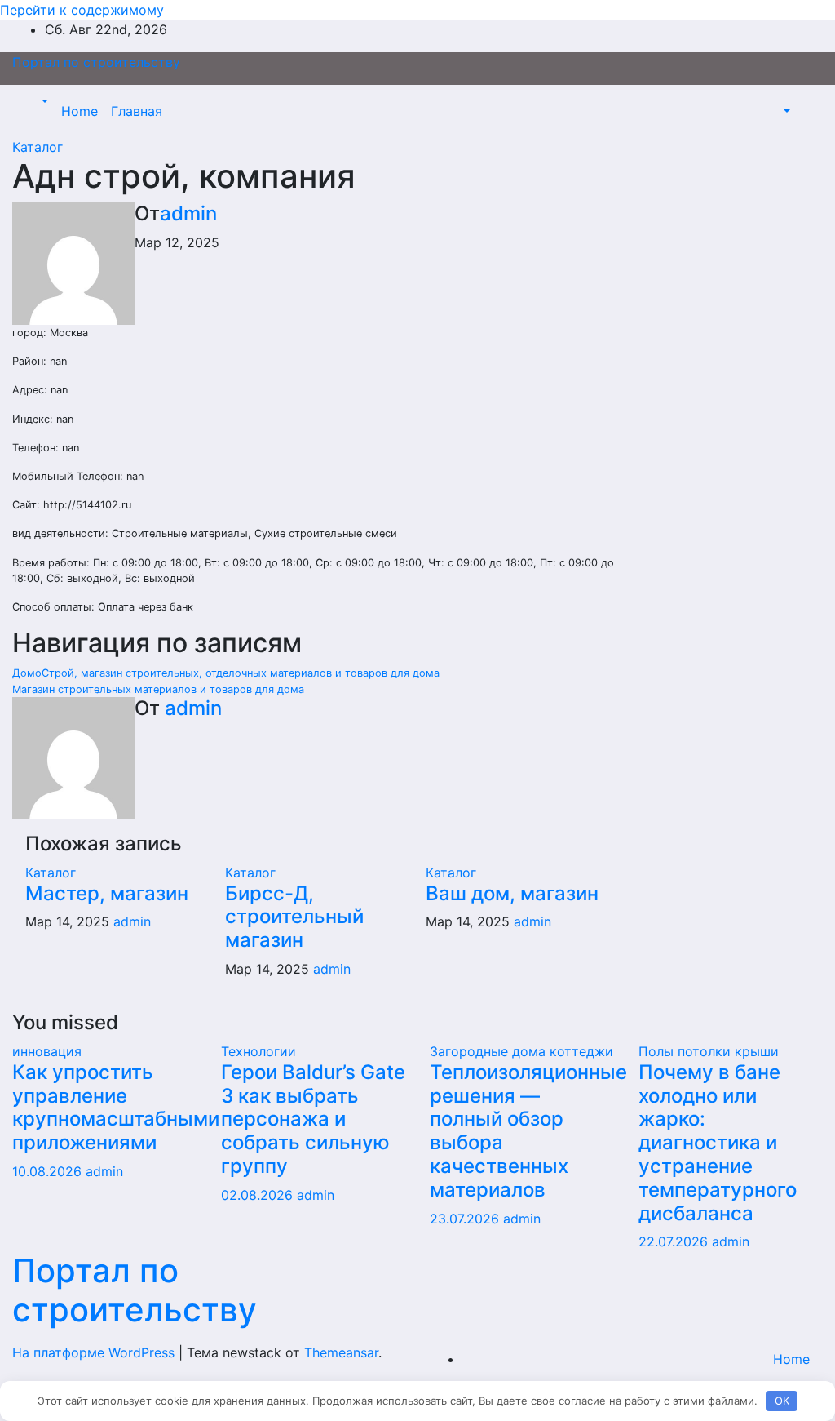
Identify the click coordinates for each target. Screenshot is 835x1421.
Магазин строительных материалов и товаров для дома (158, 689)
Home (79, 111)
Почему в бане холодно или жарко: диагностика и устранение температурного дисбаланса (717, 1142)
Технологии (258, 1051)
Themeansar (341, 1352)
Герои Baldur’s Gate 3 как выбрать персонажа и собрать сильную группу (313, 1119)
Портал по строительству (96, 62)
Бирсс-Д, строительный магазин (294, 917)
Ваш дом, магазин (512, 893)
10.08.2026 (49, 1171)
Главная (136, 111)
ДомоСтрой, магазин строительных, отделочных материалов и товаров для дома (226, 673)
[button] (43, 101)
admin (188, 213)
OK (782, 1400)
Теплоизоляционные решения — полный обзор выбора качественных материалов (528, 1130)
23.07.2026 (466, 1218)
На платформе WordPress (95, 1352)
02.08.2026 (259, 1195)
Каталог (37, 147)
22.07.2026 (675, 1241)
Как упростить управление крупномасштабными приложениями (115, 1107)
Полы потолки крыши (708, 1051)
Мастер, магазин (106, 893)
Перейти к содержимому (82, 10)
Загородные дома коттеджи (521, 1051)
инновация (47, 1051)
